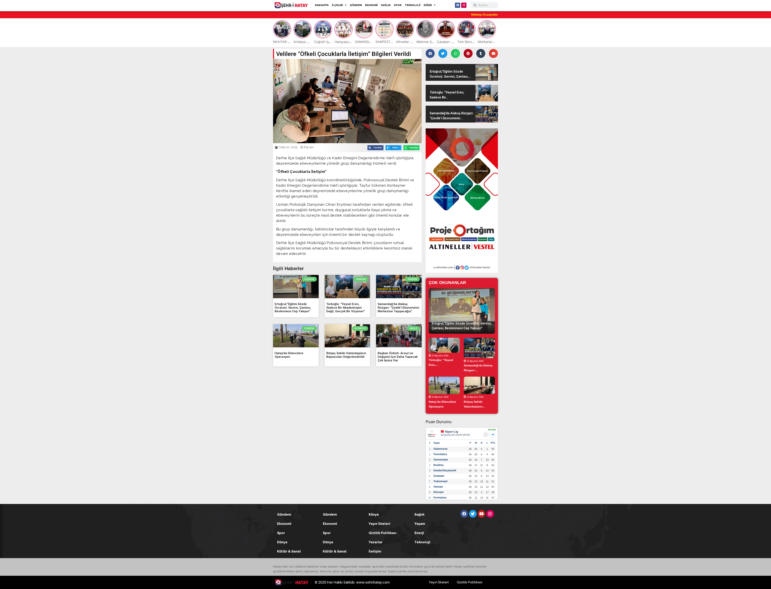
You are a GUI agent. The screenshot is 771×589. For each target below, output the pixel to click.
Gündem (284, 514)
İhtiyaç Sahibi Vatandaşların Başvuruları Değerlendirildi (346, 355)
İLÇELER (337, 5)
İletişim (375, 551)
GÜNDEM (356, 5)
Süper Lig (451, 431)
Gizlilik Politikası (383, 533)
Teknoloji (422, 542)
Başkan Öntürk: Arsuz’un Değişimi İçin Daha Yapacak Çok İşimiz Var (398, 356)
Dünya (282, 542)
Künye (374, 514)
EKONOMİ (371, 5)
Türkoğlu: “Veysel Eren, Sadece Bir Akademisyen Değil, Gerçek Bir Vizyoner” (345, 307)
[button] (375, 147)
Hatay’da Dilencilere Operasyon (289, 355)
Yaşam (419, 524)
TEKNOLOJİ (412, 5)
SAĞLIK (386, 5)
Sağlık (419, 514)
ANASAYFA (322, 5)
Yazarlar (375, 542)
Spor (281, 533)
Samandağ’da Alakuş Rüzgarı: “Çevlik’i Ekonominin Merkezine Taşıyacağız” (398, 307)
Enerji (419, 533)
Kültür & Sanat (289, 551)
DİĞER (428, 5)
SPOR (398, 5)
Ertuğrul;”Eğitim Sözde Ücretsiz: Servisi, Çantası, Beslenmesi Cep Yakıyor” (293, 307)
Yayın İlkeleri (379, 524)
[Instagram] (463, 5)
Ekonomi (284, 524)
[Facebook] (457, 5)
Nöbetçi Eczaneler (484, 14)
